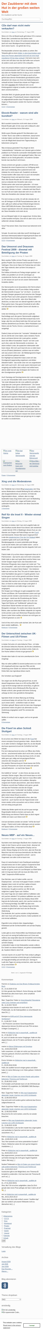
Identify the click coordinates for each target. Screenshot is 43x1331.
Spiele (6, 1231)
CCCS (3, 107)
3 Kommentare (10, 107)
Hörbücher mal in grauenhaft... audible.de (22, 1033)
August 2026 (6, 1262)
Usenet (6, 1233)
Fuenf (37, 532)
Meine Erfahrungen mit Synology (20, 1046)
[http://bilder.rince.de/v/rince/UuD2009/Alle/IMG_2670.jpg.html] (7, 452)
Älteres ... (5, 1271)
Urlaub (6, 1238)
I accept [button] (31, 1325)
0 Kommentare (11, 475)
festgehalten (28, 489)
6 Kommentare (10, 240)
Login (4, 1251)
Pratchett (7, 1228)
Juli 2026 (5, 1264)
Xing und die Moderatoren (17, 481)
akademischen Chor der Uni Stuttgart (22, 537)
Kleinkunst (5, 627)
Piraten (4, 475)
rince (13, 32)
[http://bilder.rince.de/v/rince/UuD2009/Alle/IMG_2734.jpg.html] (35, 454)
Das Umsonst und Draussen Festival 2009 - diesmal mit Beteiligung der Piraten (18, 249)
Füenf (32, 739)
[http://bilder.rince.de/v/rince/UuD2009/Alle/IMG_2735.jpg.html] (7, 463)
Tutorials (7, 1236)
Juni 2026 (5, 1266)
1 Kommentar (5, 508)
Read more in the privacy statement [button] (12, 1326)
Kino (5, 1221)
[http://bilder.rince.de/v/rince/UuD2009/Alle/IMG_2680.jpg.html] (21, 453)
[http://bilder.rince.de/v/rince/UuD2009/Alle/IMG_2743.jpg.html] (21, 466)
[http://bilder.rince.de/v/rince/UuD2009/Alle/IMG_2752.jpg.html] (35, 463)
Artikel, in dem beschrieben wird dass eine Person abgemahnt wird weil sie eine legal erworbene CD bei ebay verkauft (21, 55)
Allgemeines (8, 1216)
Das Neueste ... (7, 1269)
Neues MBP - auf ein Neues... (18, 835)
